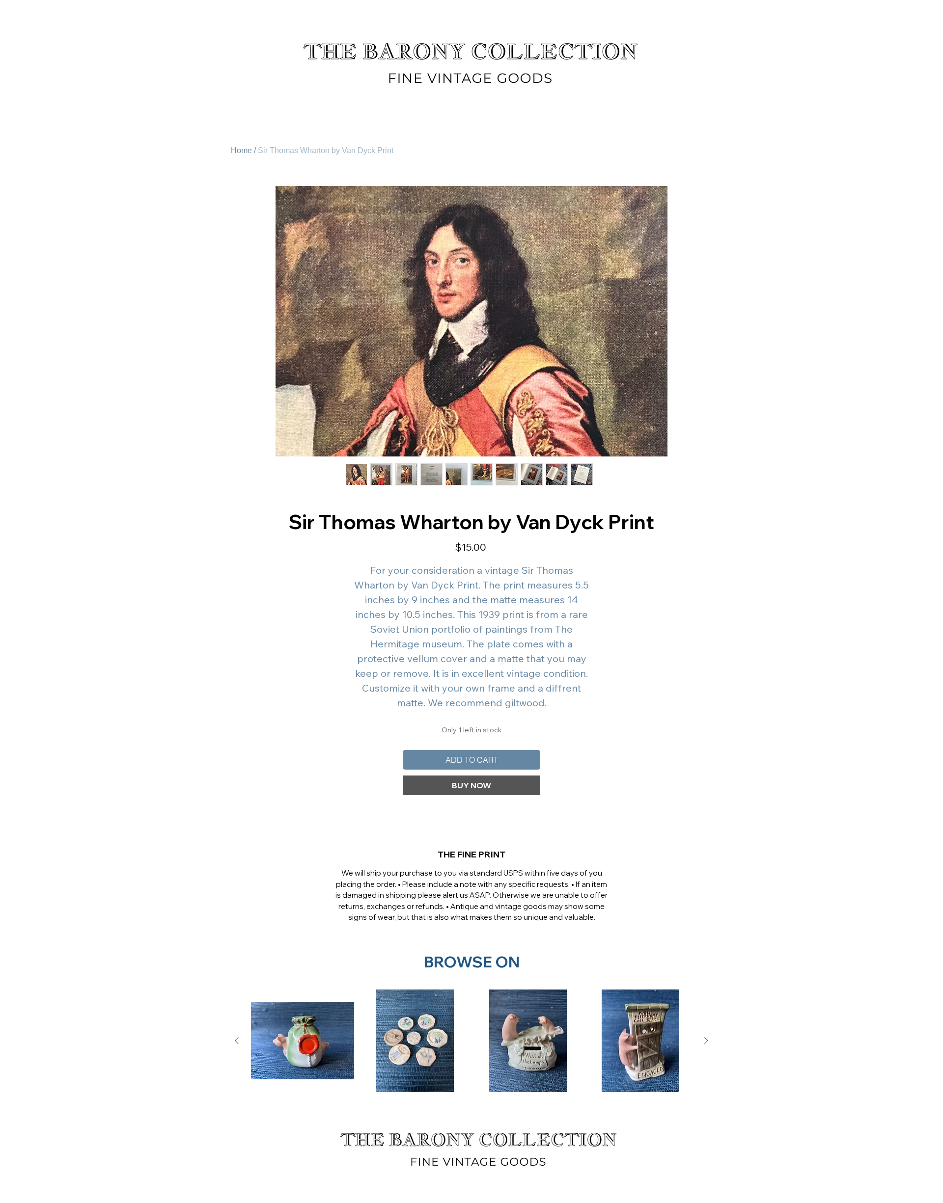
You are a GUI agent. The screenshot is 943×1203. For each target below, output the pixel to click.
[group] (471, 1041)
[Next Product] (706, 1040)
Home (241, 150)
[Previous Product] (237, 1040)
